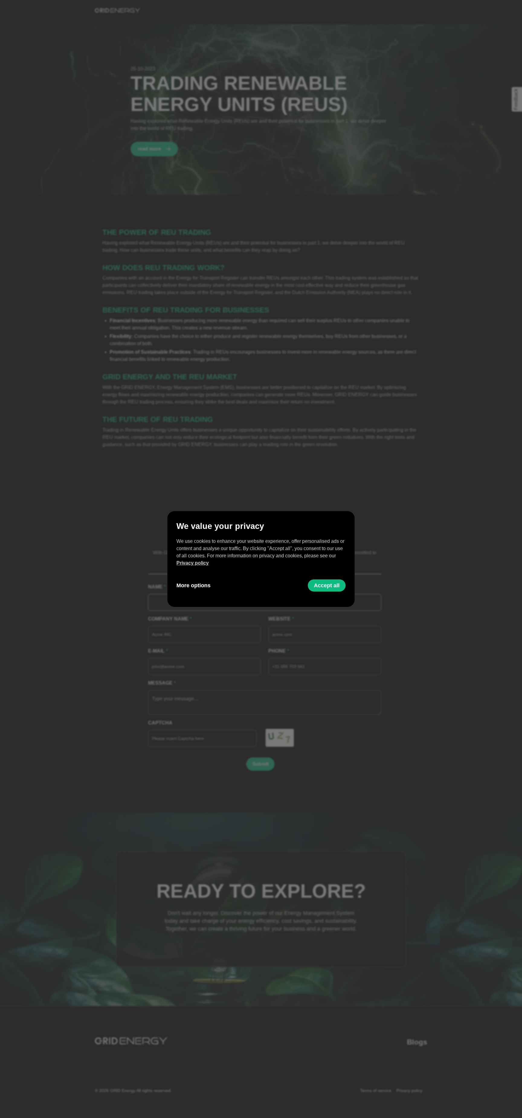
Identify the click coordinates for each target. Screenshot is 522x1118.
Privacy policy (192, 562)
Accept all (327, 585)
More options (193, 585)
